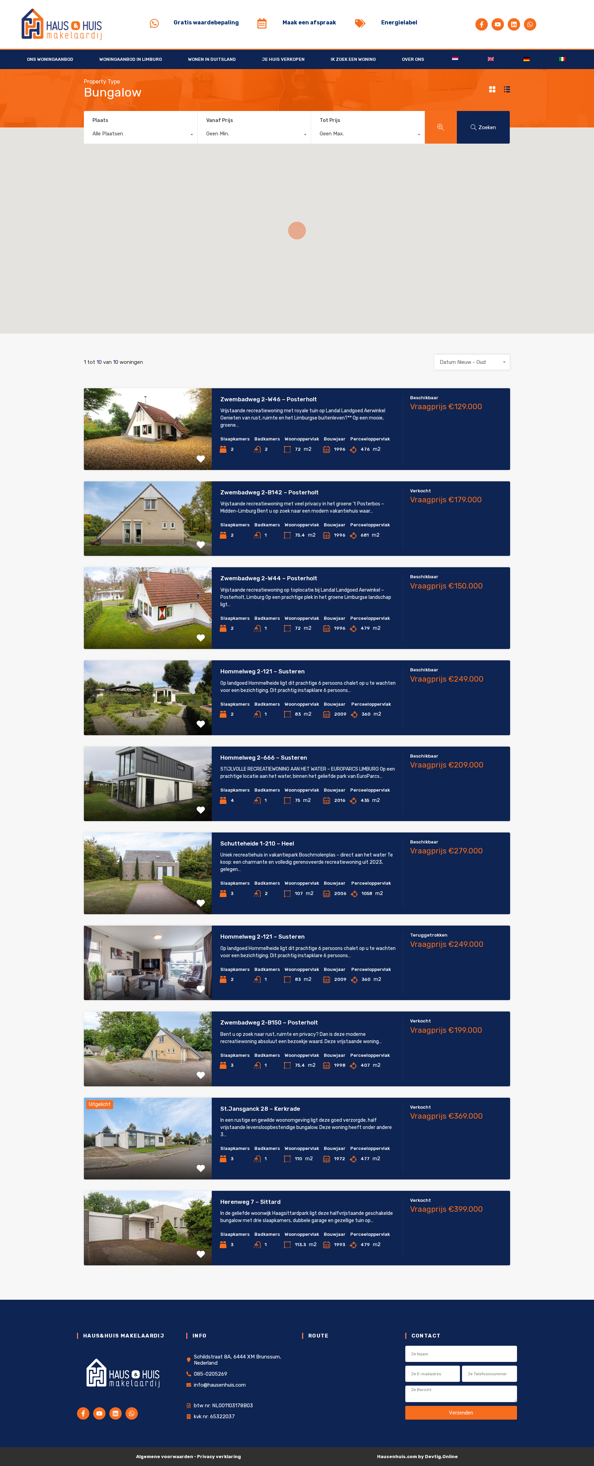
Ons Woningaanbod (50, 59)
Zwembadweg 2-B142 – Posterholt (269, 492)
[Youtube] (498, 24)
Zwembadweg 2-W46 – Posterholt (268, 399)
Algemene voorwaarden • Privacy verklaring (188, 1456)
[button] (297, 230)
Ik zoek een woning (353, 59)
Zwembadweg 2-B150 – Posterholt (269, 1022)
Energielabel (399, 22)
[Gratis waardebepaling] (154, 23)
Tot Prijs (330, 120)
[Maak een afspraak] (262, 23)
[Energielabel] (360, 23)
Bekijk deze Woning (147, 454)
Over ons (413, 59)
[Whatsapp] (530, 24)
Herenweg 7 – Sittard (250, 1201)
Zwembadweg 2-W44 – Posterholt (268, 578)
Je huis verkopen (283, 59)
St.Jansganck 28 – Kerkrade (260, 1108)
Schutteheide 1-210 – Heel (257, 843)
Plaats (100, 120)
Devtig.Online (441, 1456)
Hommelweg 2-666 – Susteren (263, 757)
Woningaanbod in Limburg (130, 59)
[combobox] (140, 135)
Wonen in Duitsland (212, 59)
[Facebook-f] (481, 24)
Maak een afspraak (309, 22)
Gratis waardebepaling (206, 22)
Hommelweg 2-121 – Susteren (262, 671)
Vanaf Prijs (219, 120)
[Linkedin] (514, 24)
